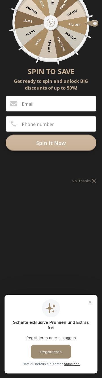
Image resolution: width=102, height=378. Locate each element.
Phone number (38, 124)
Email (27, 104)
